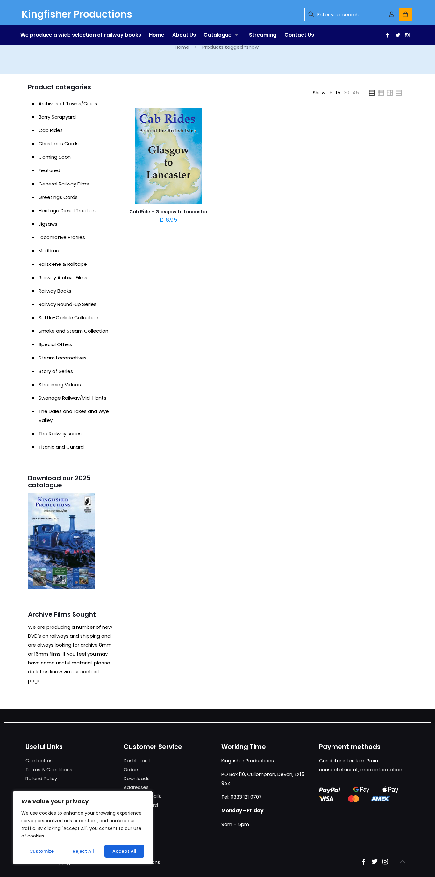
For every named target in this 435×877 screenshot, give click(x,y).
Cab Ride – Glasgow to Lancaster (168, 211)
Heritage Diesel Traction (67, 210)
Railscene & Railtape (63, 264)
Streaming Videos (60, 384)
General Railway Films (64, 183)
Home (182, 47)
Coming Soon (55, 157)
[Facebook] (387, 35)
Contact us (39, 760)
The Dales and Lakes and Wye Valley (74, 416)
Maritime (49, 250)
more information (381, 769)
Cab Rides (51, 130)
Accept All (124, 851)
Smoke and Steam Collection (73, 331)
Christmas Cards (59, 143)
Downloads (137, 778)
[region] (83, 827)
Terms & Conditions (48, 769)
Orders (131, 769)
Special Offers (55, 344)
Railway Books (55, 290)
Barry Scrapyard (57, 116)
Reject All (83, 851)
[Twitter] (396, 35)
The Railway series (60, 433)
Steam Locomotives (63, 357)
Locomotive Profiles (62, 237)
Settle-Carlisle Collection (68, 317)
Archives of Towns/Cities (68, 103)
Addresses (136, 787)
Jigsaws (48, 224)
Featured (49, 170)
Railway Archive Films (63, 277)
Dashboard (137, 760)
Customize (41, 851)
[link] (331, 92)
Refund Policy (41, 778)
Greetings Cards (58, 197)
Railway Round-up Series (67, 304)
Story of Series (56, 371)
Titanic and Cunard (61, 447)
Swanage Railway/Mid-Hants (72, 398)
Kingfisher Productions (77, 14)
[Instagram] (385, 862)
